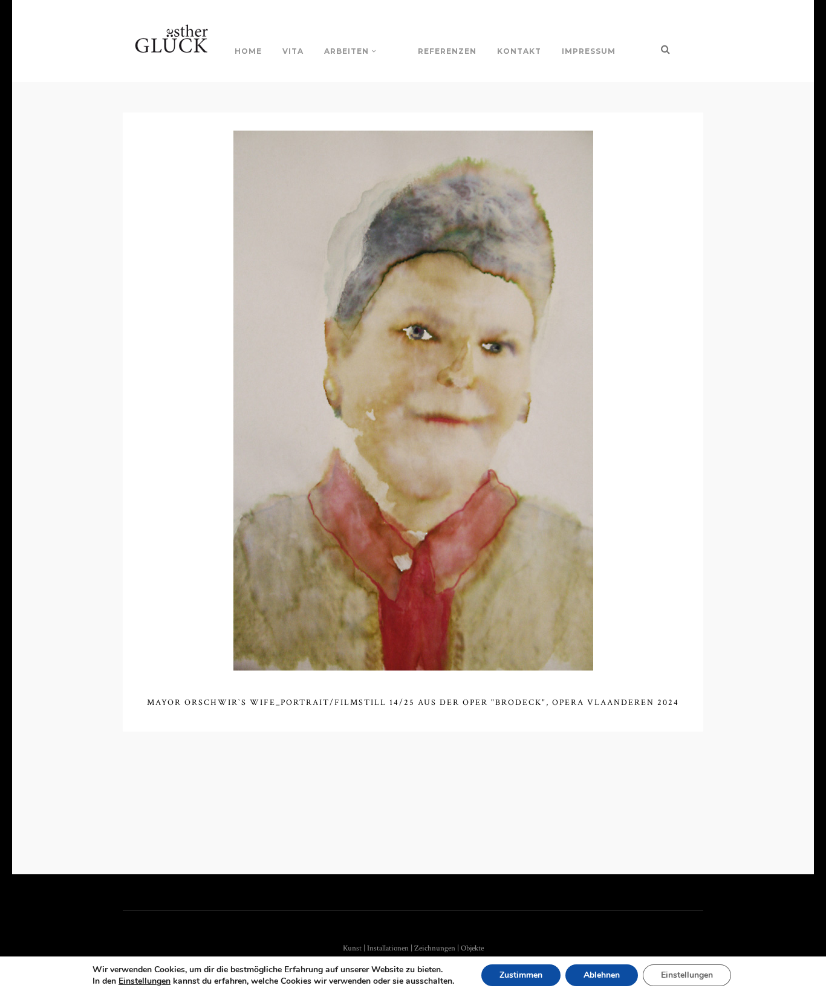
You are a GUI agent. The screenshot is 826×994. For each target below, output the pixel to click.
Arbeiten (346, 51)
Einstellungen (145, 981)
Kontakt (519, 51)
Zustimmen (520, 975)
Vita (293, 51)
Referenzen (447, 51)
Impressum (589, 51)
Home (248, 51)
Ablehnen (602, 975)
